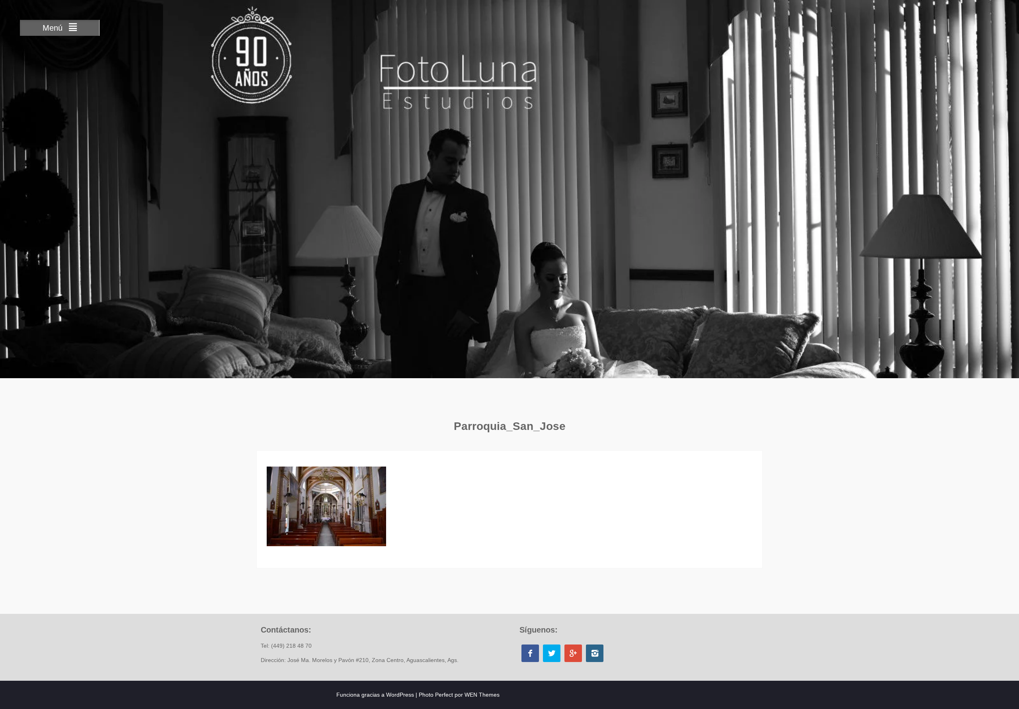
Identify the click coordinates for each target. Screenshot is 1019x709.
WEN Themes (482, 694)
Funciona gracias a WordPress (375, 694)
